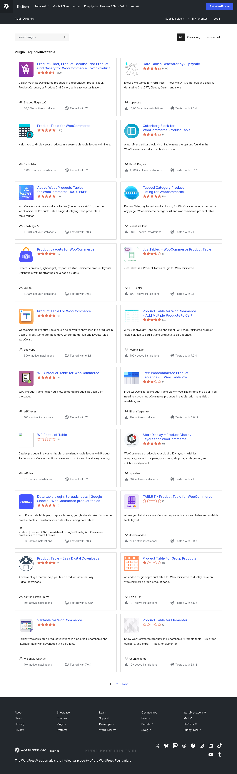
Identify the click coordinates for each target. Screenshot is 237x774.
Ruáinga (54, 750)
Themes (62, 718)
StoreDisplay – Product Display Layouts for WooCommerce (167, 437)
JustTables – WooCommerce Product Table (177, 249)
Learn (102, 712)
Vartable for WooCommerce (59, 620)
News (18, 718)
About (18, 712)
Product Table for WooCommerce (64, 126)
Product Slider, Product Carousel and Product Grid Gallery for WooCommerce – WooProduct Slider (73, 66)
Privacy (19, 729)
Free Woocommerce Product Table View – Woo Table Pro (165, 375)
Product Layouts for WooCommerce (65, 249)
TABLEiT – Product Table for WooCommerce (178, 496)
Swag (146, 729)
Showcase (63, 712)
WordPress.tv (109, 729)
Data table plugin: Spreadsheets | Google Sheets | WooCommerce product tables (69, 499)
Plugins (61, 724)
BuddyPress (193, 729)
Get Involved (149, 712)
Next (125, 684)
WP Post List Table (52, 435)
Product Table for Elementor (165, 620)
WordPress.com (195, 712)
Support (104, 718)
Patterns (62, 729)
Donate (147, 724)
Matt (188, 718)
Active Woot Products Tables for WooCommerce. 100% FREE (62, 190)
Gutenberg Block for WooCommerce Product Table (167, 128)
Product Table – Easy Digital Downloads (68, 558)
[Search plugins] (65, 37)
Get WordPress (219, 6)
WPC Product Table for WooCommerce (68, 373)
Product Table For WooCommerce (64, 311)
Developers (106, 724)
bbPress (190, 724)
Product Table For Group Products (169, 558)
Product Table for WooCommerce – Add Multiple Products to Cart (169, 313)
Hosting (19, 724)
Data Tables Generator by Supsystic (171, 64)
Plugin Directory (24, 18)
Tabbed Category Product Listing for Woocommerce (163, 190)
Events (145, 718)
